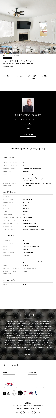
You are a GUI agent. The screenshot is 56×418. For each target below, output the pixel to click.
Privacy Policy (34, 408)
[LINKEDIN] (20, 412)
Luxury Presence (38, 405)
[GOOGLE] (35, 412)
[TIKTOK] (28, 412)
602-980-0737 (32, 374)
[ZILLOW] (31, 412)
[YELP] (39, 412)
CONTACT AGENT (28, 134)
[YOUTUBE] (24, 412)
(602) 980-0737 (28, 125)
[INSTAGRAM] (17, 412)
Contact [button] (28, 354)
